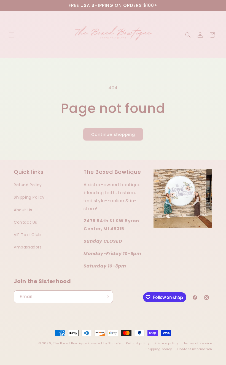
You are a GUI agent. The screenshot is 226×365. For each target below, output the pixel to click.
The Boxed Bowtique (70, 343)
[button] (12, 35)
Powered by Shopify (104, 343)
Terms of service (198, 343)
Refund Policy (28, 185)
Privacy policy (166, 343)
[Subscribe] (107, 296)
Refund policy (137, 343)
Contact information (194, 349)
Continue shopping (113, 134)
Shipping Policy (29, 197)
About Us (23, 210)
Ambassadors (28, 247)
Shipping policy (159, 349)
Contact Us (25, 222)
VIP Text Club (27, 234)
